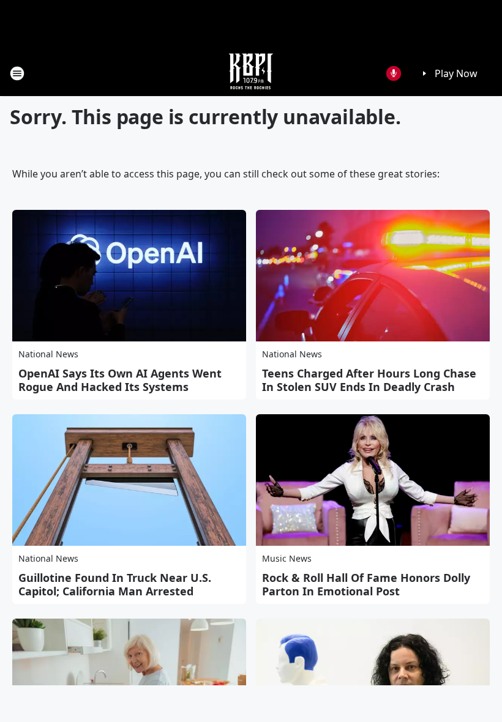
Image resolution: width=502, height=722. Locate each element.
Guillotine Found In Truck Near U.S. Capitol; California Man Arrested (114, 584)
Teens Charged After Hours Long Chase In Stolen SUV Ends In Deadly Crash (369, 380)
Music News (287, 558)
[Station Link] (251, 73)
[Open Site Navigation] (17, 73)
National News (48, 354)
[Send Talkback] (393, 73)
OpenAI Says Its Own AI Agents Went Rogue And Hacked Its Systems (120, 380)
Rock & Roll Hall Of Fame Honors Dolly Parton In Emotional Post (366, 584)
